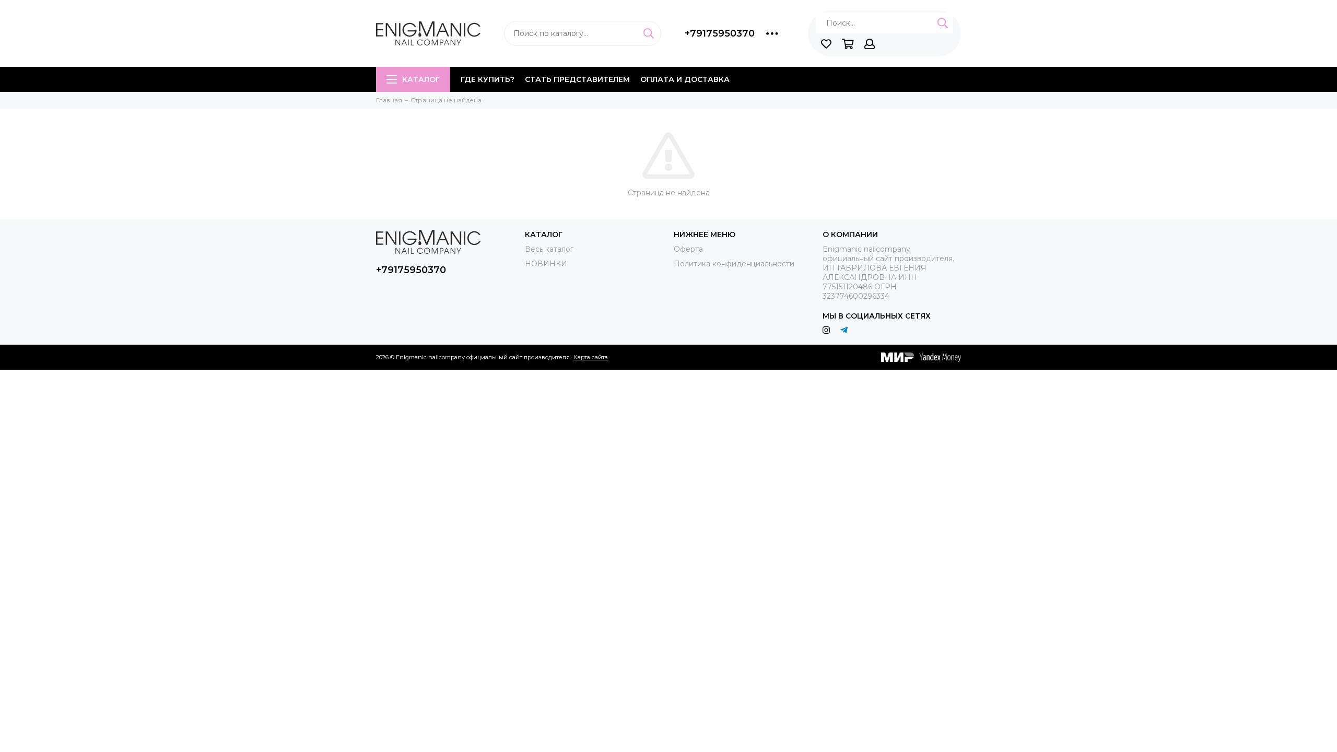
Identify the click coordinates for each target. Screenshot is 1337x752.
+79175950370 (720, 33)
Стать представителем (577, 79)
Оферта (688, 249)
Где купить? (487, 79)
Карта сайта (590, 357)
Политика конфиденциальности (734, 263)
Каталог (421, 79)
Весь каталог (549, 249)
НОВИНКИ (546, 263)
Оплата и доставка (685, 79)
